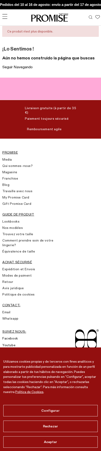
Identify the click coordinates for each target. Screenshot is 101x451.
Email (6, 312)
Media (7, 159)
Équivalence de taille (18, 251)
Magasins (9, 172)
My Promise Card (15, 197)
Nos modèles (12, 228)
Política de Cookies (29, 392)
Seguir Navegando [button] (17, 67)
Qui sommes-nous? (17, 166)
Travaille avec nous (17, 191)
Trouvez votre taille (17, 234)
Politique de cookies (18, 294)
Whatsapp (10, 318)
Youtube (9, 345)
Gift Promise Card (16, 204)
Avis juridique (13, 288)
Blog (5, 185)
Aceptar (50, 442)
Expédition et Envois (18, 269)
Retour (7, 282)
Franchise (10, 178)
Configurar (50, 410)
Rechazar (50, 426)
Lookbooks (10, 221)
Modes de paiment (17, 275)
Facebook (10, 338)
